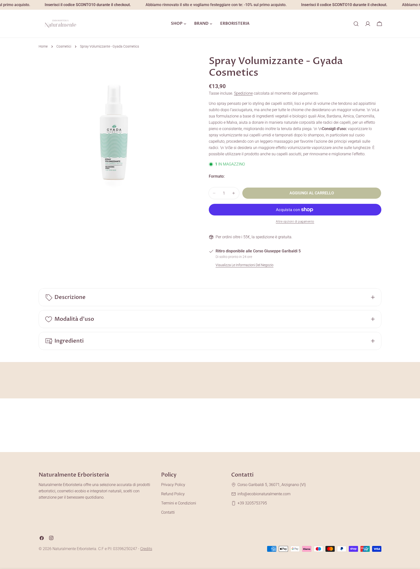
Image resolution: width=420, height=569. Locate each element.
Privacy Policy (173, 484)
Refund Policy (173, 494)
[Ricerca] (356, 24)
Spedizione (243, 93)
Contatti (168, 512)
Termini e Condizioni (178, 503)
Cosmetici (63, 46)
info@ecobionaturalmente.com (263, 494)
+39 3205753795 (252, 503)
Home (43, 46)
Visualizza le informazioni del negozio (244, 265)
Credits (146, 548)
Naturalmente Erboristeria (74, 548)
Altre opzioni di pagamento (295, 221)
